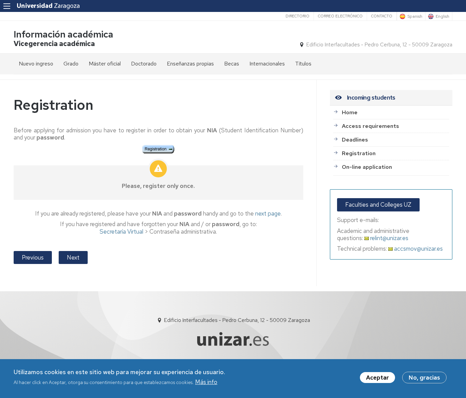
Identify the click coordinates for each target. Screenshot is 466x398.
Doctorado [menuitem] (144, 63)
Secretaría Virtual (121, 231)
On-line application (367, 167)
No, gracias (424, 377)
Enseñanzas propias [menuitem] (190, 63)
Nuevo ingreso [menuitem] (36, 63)
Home (350, 112)
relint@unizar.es (388, 238)
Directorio (297, 16)
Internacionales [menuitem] (267, 63)
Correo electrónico (340, 16)
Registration (359, 153)
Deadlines (355, 139)
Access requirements (370, 126)
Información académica (63, 34)
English (442, 16)
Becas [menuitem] (231, 63)
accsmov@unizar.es (418, 248)
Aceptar (377, 377)
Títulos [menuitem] (303, 63)
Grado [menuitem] (70, 63)
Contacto (381, 16)
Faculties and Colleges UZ (378, 204)
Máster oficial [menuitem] (105, 63)
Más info (206, 382)
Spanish (414, 16)
